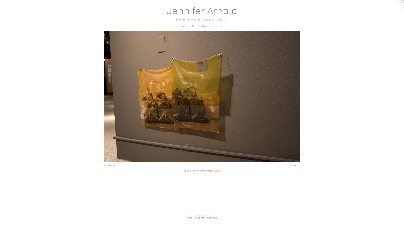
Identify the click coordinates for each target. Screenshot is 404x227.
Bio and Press (195, 19)
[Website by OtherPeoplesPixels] (397, 6)
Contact (209, 19)
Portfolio (181, 19)
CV (226, 19)
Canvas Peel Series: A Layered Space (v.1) (202, 25)
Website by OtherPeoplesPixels (202, 218)
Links (219, 19)
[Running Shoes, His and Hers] (202, 96)
